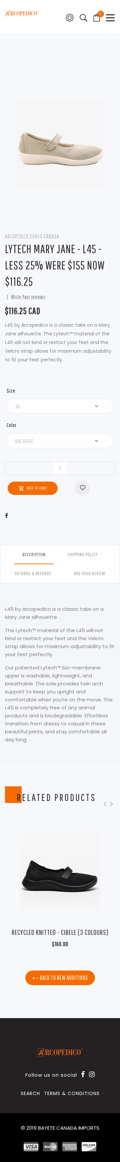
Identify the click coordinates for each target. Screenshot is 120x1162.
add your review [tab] (89, 573)
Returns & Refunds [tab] (33, 573)
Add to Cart (37, 488)
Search (30, 1093)
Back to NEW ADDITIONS (63, 977)
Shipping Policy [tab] (83, 554)
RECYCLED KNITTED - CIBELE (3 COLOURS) (60, 932)
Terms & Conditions (72, 1093)
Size (11, 391)
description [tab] (34, 554)
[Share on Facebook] (6, 516)
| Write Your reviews (25, 297)
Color (12, 425)
